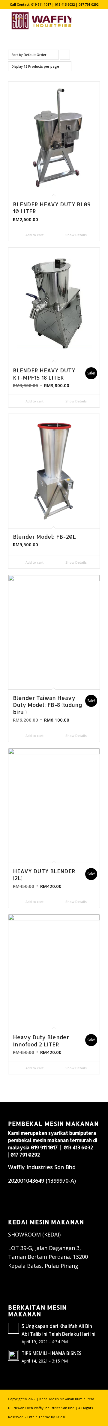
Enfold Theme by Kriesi (46, 1417)
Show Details (75, 235)
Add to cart (34, 235)
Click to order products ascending (65, 56)
